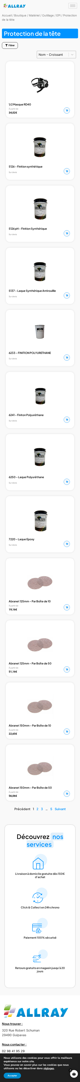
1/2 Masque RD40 (20, 104)
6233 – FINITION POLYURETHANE (30, 352)
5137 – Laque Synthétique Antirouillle (32, 290)
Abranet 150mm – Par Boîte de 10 (30, 725)
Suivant (60, 809)
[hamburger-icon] (72, 6)
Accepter (12, 1075)
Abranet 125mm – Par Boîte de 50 (30, 663)
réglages (48, 1068)
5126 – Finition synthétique (26, 166)
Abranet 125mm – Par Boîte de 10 (30, 601)
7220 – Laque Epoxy (21, 539)
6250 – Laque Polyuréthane (26, 477)
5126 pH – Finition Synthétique (28, 228)
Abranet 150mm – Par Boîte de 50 (30, 787)
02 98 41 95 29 (13, 1051)
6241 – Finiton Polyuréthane (26, 415)
